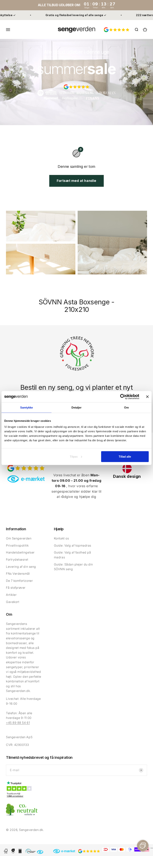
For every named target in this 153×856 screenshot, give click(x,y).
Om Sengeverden (19, 538)
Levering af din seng (21, 566)
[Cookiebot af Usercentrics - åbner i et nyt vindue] (123, 397)
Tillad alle (125, 456)
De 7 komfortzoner (19, 581)
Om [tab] (126, 407)
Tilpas (74, 456)
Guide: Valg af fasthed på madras (72, 554)
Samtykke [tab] (26, 407)
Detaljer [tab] (76, 407)
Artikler (11, 595)
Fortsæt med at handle (76, 181)
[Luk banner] (147, 396)
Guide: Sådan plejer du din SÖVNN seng (73, 566)
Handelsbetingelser (20, 552)
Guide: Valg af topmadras (72, 545)
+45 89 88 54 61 (18, 723)
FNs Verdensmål (18, 573)
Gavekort (12, 602)
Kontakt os (61, 538)
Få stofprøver (16, 587)
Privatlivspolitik (17, 545)
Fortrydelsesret (17, 559)
